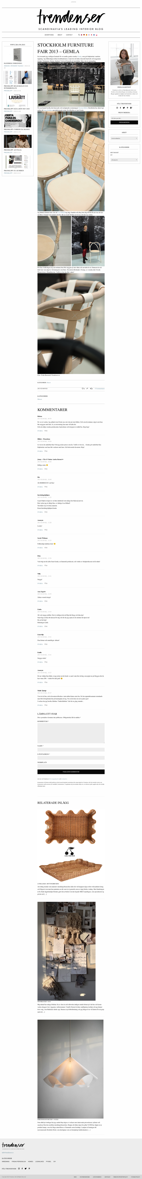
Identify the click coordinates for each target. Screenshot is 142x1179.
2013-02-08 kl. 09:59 (44, 419)
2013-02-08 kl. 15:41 (44, 637)
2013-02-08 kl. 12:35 (44, 540)
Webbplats (42, 762)
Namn (40, 746)
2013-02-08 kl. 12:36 (44, 558)
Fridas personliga (19, 1161)
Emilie (39, 652)
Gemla (79, 56)
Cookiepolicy (64, 779)
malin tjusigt (41, 690)
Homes (30, 1161)
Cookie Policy (135, 1177)
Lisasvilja (40, 634)
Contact (69, 35)
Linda (39, 609)
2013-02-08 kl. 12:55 (44, 594)
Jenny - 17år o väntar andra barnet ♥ (50, 459)
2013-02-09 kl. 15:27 (44, 673)
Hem (75, 1177)
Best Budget (115, 152)
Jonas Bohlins (48, 110)
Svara (40, 431)
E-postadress (43, 754)
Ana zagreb (41, 591)
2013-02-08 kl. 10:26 (44, 441)
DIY (111, 155)
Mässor (49, 382)
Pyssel (48, 1161)
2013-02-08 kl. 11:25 (44, 497)
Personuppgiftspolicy (54, 779)
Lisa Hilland (61, 212)
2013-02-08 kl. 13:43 (44, 612)
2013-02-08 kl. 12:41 (44, 576)
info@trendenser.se (8, 1152)
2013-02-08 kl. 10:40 (44, 462)
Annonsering (97, 1177)
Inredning (5, 1161)
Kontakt (107, 1177)
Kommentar (43, 721)
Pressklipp (8, 90)
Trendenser (71, 19)
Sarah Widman (42, 538)
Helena (39, 416)
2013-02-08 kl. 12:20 (44, 522)
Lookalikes (39, 1161)
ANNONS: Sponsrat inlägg (13, 66)
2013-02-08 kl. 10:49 (44, 479)
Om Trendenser (85, 1177)
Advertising (49, 35)
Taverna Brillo (82, 108)
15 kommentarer (100, 388)
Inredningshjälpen (43, 495)
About (60, 35)
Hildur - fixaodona (43, 439)
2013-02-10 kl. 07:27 (44, 693)
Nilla (39, 574)
